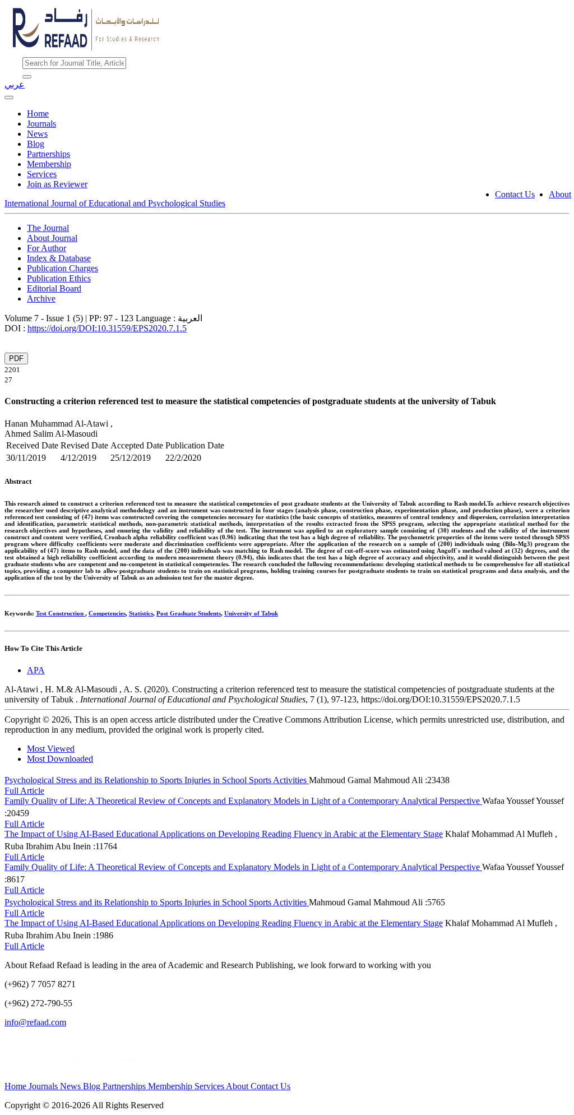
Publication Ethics (59, 278)
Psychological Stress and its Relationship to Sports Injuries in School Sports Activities (156, 780)
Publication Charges (62, 268)
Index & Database (59, 258)
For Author (46, 248)
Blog (35, 144)
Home (38, 113)
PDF (16, 358)
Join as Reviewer (57, 184)
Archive (41, 298)
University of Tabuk (251, 613)
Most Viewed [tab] (51, 748)
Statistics (141, 613)
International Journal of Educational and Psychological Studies (114, 203)
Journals (41, 123)
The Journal (48, 228)
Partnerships (48, 154)
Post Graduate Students (188, 613)
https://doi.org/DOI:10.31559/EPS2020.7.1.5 (107, 328)
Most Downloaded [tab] (60, 759)
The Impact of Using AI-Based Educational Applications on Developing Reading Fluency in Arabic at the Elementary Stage (223, 834)
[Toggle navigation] (8, 97)
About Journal (52, 238)
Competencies (107, 613)
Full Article (24, 790)
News (37, 133)
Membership (49, 164)
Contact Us (515, 194)
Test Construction (60, 613)
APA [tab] (36, 670)
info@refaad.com (35, 1022)
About (560, 194)
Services (42, 174)
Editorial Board (54, 288)
